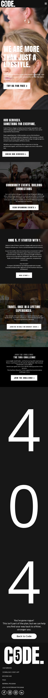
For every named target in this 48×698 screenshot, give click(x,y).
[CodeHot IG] (10, 692)
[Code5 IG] (15, 692)
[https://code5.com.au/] (8, 4)
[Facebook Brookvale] (4, 692)
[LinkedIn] (21, 692)
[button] (46, 3)
